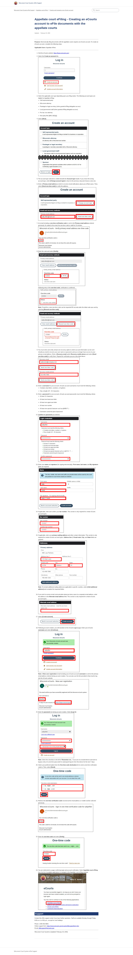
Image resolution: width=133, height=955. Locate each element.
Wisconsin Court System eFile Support (24, 10)
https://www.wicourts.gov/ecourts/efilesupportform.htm (63, 926)
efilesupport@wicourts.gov (46, 928)
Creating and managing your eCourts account (61, 10)
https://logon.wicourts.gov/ (61, 53)
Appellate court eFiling (42, 10)
